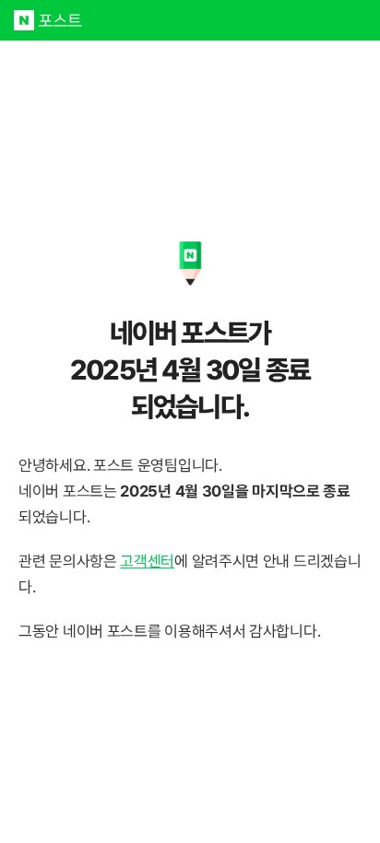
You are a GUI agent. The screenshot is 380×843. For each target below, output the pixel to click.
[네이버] (24, 20)
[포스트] (60, 20)
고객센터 (147, 561)
